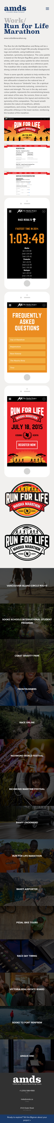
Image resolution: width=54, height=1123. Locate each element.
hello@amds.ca (27, 1099)
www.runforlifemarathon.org (15, 38)
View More (27, 586)
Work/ (15, 20)
